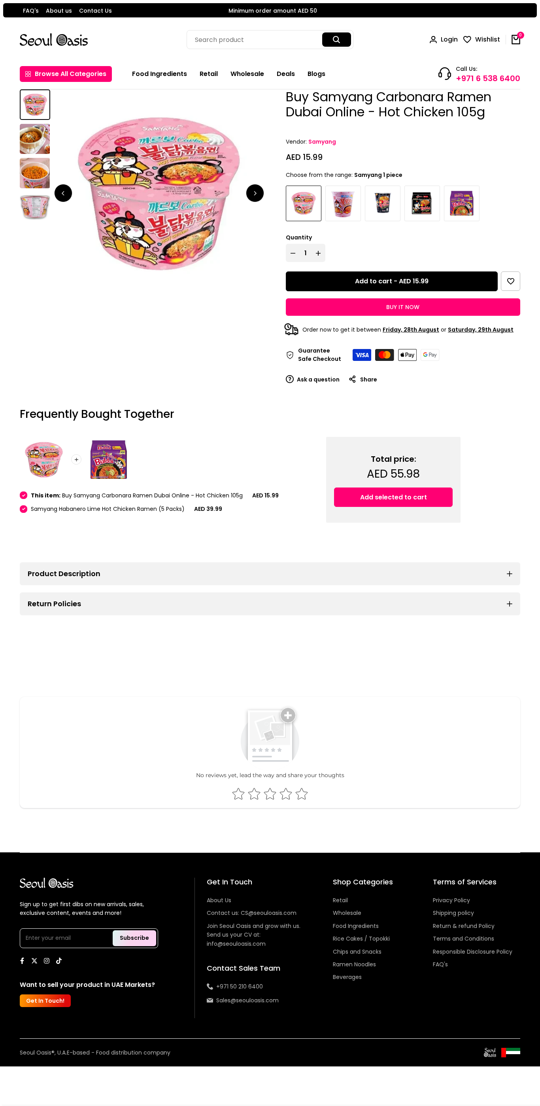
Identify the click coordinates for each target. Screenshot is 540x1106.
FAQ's (31, 11)
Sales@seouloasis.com (247, 1000)
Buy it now (402, 307)
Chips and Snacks (357, 952)
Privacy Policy (451, 900)
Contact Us (95, 11)
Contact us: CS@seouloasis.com (251, 913)
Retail (340, 900)
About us (59, 11)
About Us (219, 900)
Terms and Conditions (463, 939)
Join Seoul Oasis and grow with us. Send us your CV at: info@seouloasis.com (253, 935)
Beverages (347, 977)
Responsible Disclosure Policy (472, 952)
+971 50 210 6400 (239, 986)
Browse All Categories (70, 73)
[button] (510, 281)
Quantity (299, 237)
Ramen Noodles (354, 964)
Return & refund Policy (464, 926)
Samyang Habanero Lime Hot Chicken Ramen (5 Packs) (108, 509)
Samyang (322, 142)
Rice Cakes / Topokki (361, 939)
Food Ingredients (356, 926)
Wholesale (347, 913)
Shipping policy (453, 913)
